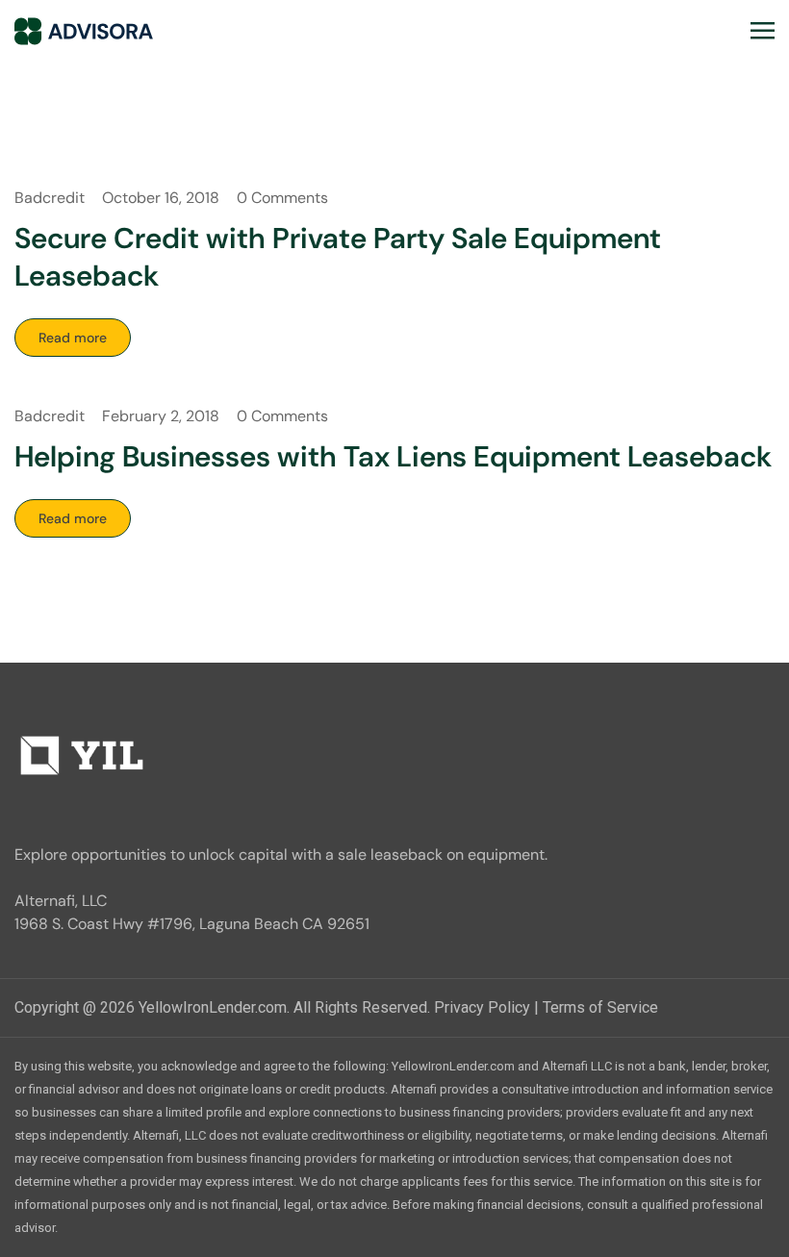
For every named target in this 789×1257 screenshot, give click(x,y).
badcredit (49, 198)
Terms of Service (600, 1007)
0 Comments (282, 198)
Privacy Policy (482, 1007)
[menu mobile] (763, 30)
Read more (72, 337)
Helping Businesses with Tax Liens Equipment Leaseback (393, 456)
